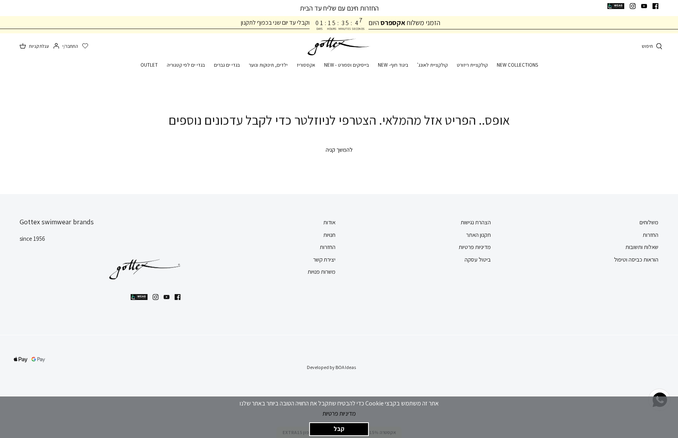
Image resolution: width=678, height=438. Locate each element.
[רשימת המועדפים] (85, 46)
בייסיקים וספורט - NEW (346, 65)
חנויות (329, 234)
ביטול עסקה (478, 259)
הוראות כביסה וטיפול (636, 259)
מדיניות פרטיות (339, 413)
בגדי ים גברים (227, 65)
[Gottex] (339, 46)
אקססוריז (306, 65)
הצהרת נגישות (476, 222)
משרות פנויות (321, 271)
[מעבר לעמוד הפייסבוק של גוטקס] (655, 6)
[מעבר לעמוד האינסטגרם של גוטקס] (633, 6)
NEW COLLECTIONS (517, 65)
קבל (339, 429)
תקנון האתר (478, 234)
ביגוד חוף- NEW (393, 65)
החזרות (650, 234)
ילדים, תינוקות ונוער (268, 65)
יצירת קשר (324, 259)
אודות (329, 222)
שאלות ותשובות (641, 247)
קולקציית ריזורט (472, 65)
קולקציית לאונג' (432, 65)
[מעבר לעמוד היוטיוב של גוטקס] (644, 6)
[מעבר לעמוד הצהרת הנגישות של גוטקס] (615, 6)
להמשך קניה (339, 149)
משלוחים (649, 222)
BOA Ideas (345, 367)
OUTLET (149, 65)
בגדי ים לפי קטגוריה (186, 65)
